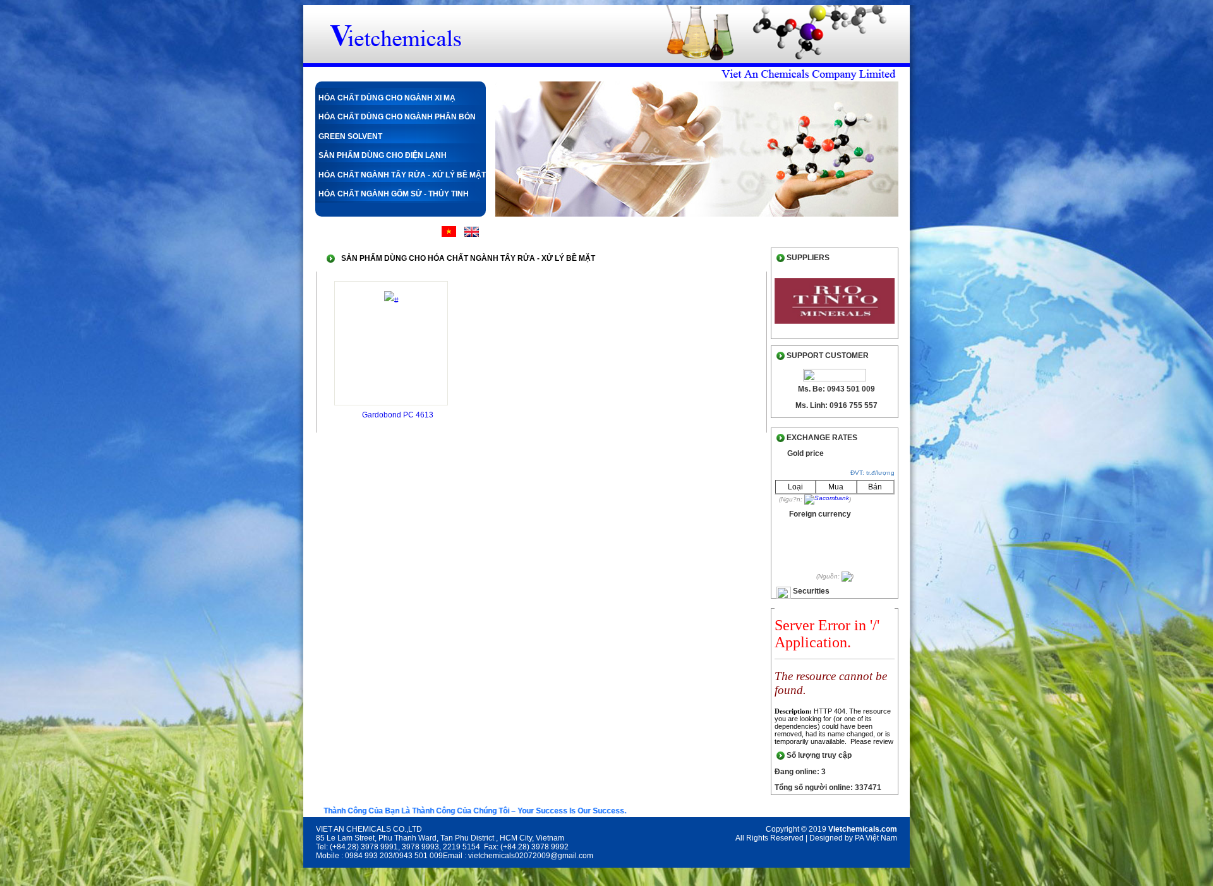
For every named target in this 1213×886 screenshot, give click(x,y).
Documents (782, 232)
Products (669, 232)
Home (552, 232)
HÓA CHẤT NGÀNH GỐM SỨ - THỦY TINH (393, 193)
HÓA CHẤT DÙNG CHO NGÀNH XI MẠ (387, 97)
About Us (605, 232)
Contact (847, 232)
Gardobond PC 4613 (397, 414)
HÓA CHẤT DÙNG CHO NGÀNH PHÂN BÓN (397, 116)
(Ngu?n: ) (815, 499)
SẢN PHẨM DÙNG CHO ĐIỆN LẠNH (382, 155)
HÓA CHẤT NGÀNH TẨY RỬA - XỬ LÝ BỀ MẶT (402, 175)
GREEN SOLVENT (350, 136)
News (724, 232)
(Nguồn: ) (835, 576)
